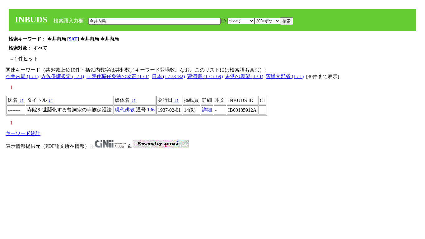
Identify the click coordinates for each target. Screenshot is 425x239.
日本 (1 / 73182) (168, 76)
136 (151, 109)
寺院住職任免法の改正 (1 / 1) (117, 76)
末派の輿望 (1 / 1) (244, 76)
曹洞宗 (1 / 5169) (205, 76)
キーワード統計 (23, 133)
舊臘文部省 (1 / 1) (285, 76)
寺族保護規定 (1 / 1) (62, 76)
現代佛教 (125, 109)
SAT (73, 38)
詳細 (207, 109)
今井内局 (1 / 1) (22, 76)
